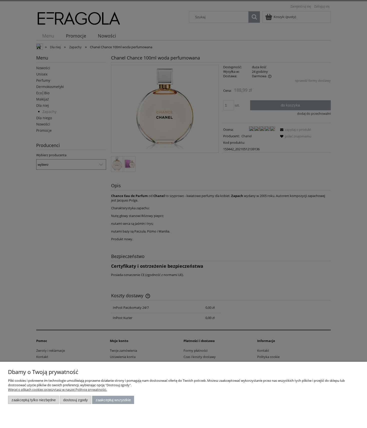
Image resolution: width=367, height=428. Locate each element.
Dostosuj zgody (75, 400)
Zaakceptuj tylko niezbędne (33, 400)
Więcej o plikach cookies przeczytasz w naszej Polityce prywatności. (57, 389)
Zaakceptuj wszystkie (113, 400)
